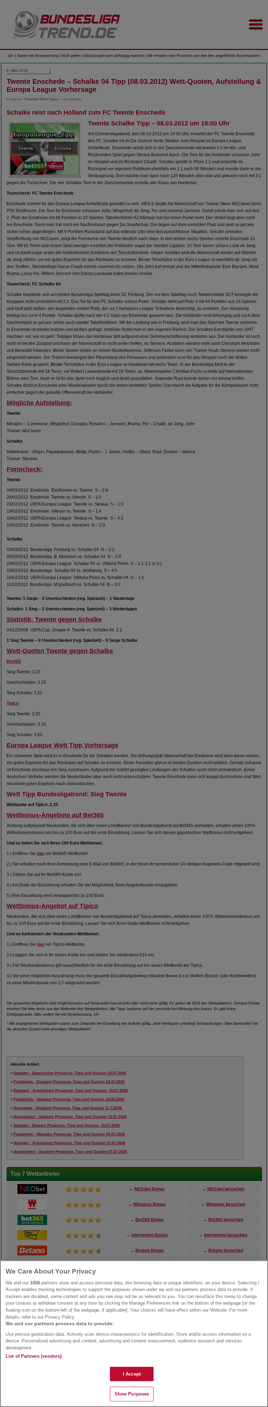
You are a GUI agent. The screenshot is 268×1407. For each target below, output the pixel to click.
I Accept (132, 1374)
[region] (134, 1333)
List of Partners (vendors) (33, 1356)
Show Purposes (131, 1394)
